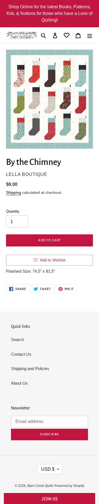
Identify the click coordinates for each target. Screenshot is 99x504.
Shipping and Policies (30, 368)
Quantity (13, 211)
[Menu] (89, 35)
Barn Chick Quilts (40, 486)
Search (17, 339)
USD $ (47, 469)
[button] (49, 498)
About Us (19, 383)
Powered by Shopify (69, 486)
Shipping (13, 192)
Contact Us (21, 354)
